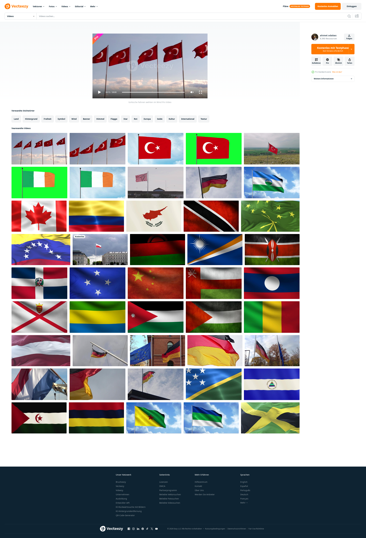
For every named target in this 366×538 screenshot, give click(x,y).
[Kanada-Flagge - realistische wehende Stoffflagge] (39, 216)
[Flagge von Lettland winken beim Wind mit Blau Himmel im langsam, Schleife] (41, 350)
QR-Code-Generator (125, 515)
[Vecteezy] (16, 6)
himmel (100, 119)
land (16, 119)
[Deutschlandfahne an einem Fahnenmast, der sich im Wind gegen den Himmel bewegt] (100, 350)
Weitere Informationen (324, 78)
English (243, 482)
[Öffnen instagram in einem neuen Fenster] (133, 528)
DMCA (162, 486)
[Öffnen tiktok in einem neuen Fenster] (147, 528)
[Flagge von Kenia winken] (272, 249)
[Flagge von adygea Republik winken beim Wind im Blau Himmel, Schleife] (270, 216)
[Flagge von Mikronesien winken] (97, 283)
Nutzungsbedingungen (215, 528)
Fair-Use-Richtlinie (256, 528)
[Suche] (349, 16)
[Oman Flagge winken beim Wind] (214, 283)
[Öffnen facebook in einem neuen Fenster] (129, 528)
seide (159, 119)
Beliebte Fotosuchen (169, 498)
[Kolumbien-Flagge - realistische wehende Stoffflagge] (96, 216)
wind (74, 119)
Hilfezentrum (201, 482)
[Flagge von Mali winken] (272, 317)
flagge (114, 119)
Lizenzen (163, 482)
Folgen (349, 38)
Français (244, 498)
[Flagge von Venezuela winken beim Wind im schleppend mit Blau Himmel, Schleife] (41, 249)
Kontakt (198, 486)
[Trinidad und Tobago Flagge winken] (211, 216)
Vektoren (37, 6)
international (187, 119)
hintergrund (31, 119)
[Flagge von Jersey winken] (39, 317)
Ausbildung (121, 498)
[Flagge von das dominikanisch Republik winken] (39, 283)
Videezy (119, 490)
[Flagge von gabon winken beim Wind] (97, 317)
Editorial (79, 6)
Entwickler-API (123, 502)
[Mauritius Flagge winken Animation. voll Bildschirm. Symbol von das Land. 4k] (96, 417)
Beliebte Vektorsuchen (170, 494)
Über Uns (199, 490)
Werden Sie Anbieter (205, 494)
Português (245, 490)
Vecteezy (120, 486)
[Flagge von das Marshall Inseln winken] (214, 249)
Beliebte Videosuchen (169, 502)
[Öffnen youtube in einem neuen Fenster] (156, 528)
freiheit (47, 119)
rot (135, 119)
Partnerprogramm (168, 490)
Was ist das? (337, 72)
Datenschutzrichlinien (237, 528)
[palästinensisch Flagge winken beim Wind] (214, 317)
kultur (172, 119)
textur (204, 119)
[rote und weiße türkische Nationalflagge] (97, 148)
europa (147, 119)
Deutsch (244, 494)
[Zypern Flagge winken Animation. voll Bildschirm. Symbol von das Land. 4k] (153, 216)
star (126, 119)
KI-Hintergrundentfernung (129, 511)
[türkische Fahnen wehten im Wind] (39, 148)
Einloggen (352, 6)
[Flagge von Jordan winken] (156, 317)
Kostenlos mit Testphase (333, 49)
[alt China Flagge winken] (156, 283)
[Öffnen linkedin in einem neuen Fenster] (138, 528)
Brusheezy (121, 482)
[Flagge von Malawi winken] (157, 249)
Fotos (52, 6)
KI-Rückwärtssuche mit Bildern (131, 507)
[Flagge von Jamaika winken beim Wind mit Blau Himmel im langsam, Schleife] (270, 417)
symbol (61, 119)
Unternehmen (122, 494)
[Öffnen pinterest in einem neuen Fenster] (143, 528)
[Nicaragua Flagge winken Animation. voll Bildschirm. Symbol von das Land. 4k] (272, 384)
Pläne (285, 6)
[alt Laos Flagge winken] (272, 283)
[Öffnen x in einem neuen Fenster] (152, 528)
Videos (64, 6)
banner (86, 119)
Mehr (92, 6)
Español (244, 486)
